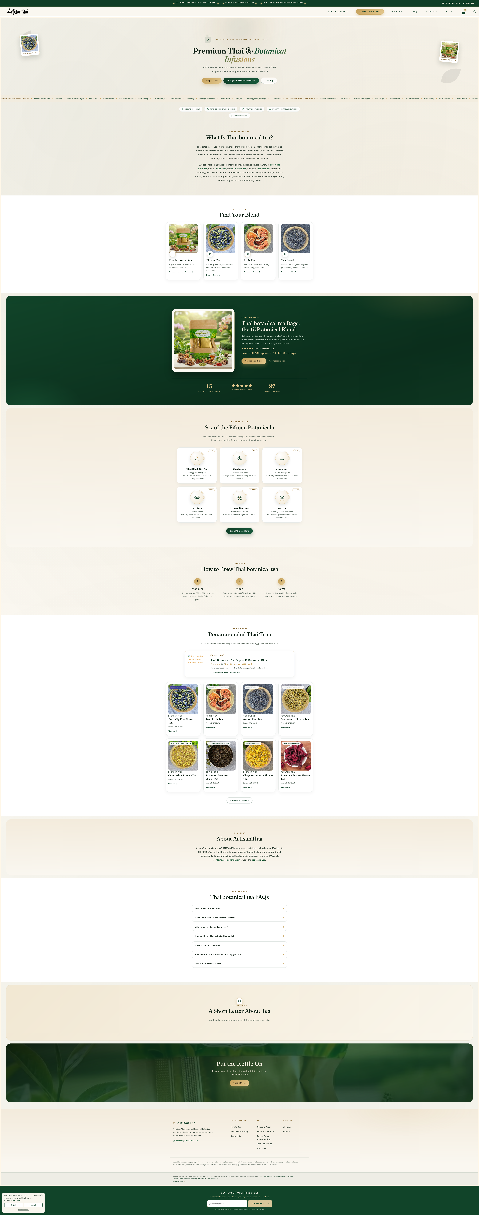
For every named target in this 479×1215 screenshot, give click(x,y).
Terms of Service (264, 1144)
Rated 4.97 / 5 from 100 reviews (239, 3)
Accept (33, 1205)
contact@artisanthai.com (226, 860)
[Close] (42, 1195)
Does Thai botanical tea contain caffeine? (215, 917)
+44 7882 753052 (266, 1176)
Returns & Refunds (265, 1131)
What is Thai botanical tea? (208, 908)
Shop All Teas (212, 80)
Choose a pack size (254, 361)
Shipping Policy (264, 1127)
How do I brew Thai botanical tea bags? (214, 936)
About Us (287, 1127)
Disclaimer (262, 1148)
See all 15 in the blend (239, 531)
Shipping (194, 1178)
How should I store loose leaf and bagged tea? (218, 954)
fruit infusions (238, 168)
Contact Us (236, 1136)
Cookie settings (264, 1139)
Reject (13, 1205)
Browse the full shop (239, 800)
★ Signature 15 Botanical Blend (241, 80)
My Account (468, 3)
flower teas (220, 168)
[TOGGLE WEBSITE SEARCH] (475, 12)
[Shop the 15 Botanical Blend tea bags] (203, 340)
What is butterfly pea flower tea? (211, 927)
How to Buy (236, 1127)
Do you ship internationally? (209, 945)
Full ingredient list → (278, 361)
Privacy (175, 1178)
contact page (258, 860)
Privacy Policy (263, 1136)
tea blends (263, 168)
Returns (187, 1178)
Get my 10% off (260, 1203)
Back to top (179, 1182)
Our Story (269, 80)
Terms (181, 1178)
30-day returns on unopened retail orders (283, 3)
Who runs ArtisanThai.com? (208, 964)
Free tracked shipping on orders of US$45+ (196, 3)
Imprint (286, 1131)
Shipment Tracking (451, 3)
